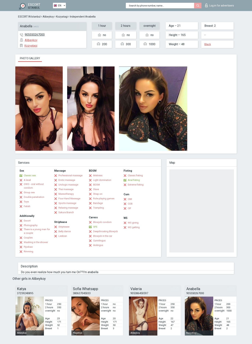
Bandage (98, 203)
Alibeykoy (48, 16)
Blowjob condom (102, 222)
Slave (96, 189)
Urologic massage (68, 184)
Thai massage (65, 189)
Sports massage (67, 203)
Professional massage (70, 175)
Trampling (98, 207)
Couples (28, 237)
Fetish (27, 206)
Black (207, 44)
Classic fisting (135, 175)
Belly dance (64, 231)
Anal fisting (134, 180)
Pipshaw (28, 246)
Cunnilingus (99, 240)
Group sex (29, 192)
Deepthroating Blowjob (105, 231)
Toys (26, 201)
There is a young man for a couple (37, 231)
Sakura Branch (66, 212)
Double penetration (34, 197)
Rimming (28, 251)
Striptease (63, 226)
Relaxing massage (68, 207)
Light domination (102, 180)
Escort (27, 220)
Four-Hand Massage (69, 198)
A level (27, 180)
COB (130, 203)
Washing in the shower (36, 242)
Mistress (97, 175)
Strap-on (97, 193)
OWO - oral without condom (34, 186)
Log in (221, 5)
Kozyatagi (62, 16)
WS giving (133, 222)
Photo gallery (30, 58)
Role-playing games (103, 198)
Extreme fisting (136, 184)
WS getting (134, 227)
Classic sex (30, 175)
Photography (30, 225)
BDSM (96, 184)
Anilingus (98, 245)
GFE (95, 226)
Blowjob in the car (102, 236)
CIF (129, 208)
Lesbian (62, 236)
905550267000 (35, 34)
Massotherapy (66, 193)
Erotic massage (66, 180)
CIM (130, 199)
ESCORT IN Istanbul (29, 16)
